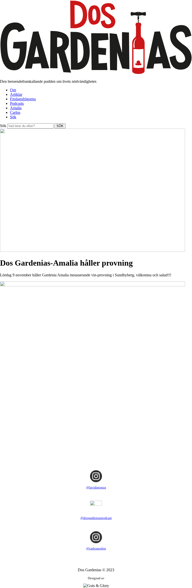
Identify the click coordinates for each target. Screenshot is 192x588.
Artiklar (16, 94)
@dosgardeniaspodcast (96, 518)
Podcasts (17, 103)
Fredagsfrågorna (23, 99)
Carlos (15, 112)
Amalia (16, 108)
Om (13, 90)
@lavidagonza (96, 487)
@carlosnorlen (96, 548)
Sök (13, 117)
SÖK (60, 126)
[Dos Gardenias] (96, 73)
